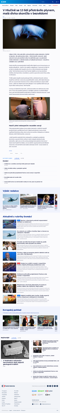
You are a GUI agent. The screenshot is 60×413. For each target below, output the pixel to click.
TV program (4, 390)
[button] (29, 108)
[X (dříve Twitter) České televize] (55, 386)
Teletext (3, 396)
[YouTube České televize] (52, 386)
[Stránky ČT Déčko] (34, 394)
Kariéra (15, 400)
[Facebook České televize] (50, 386)
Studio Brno (16, 394)
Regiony (29, 5)
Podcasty (4, 398)
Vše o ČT (3, 405)
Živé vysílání (4, 392)
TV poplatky (4, 394)
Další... (44, 5)
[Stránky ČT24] (34, 390)
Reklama (16, 392)
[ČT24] (3, 2)
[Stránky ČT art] (40, 394)
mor (3, 16)
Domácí (20, 5)
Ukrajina (12, 5)
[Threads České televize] (57, 386)
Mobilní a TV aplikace (6, 403)
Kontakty (16, 405)
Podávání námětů (17, 402)
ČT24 (21, 153)
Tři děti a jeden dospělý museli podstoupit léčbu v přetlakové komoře (21, 121)
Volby (16, 5)
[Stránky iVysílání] (49, 390)
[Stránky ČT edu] (48, 394)
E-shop (3, 402)
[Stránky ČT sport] (41, 390)
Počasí (40, 5)
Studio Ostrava (17, 396)
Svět (25, 5)
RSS (57, 410)
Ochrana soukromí (16, 410)
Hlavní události (5, 5)
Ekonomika (35, 5)
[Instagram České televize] (48, 386)
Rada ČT (16, 398)
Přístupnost (23, 410)
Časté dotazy (16, 403)
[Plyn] (29, 34)
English (10, 410)
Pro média (16, 390)
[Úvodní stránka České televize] (8, 386)
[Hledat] (53, 2)
